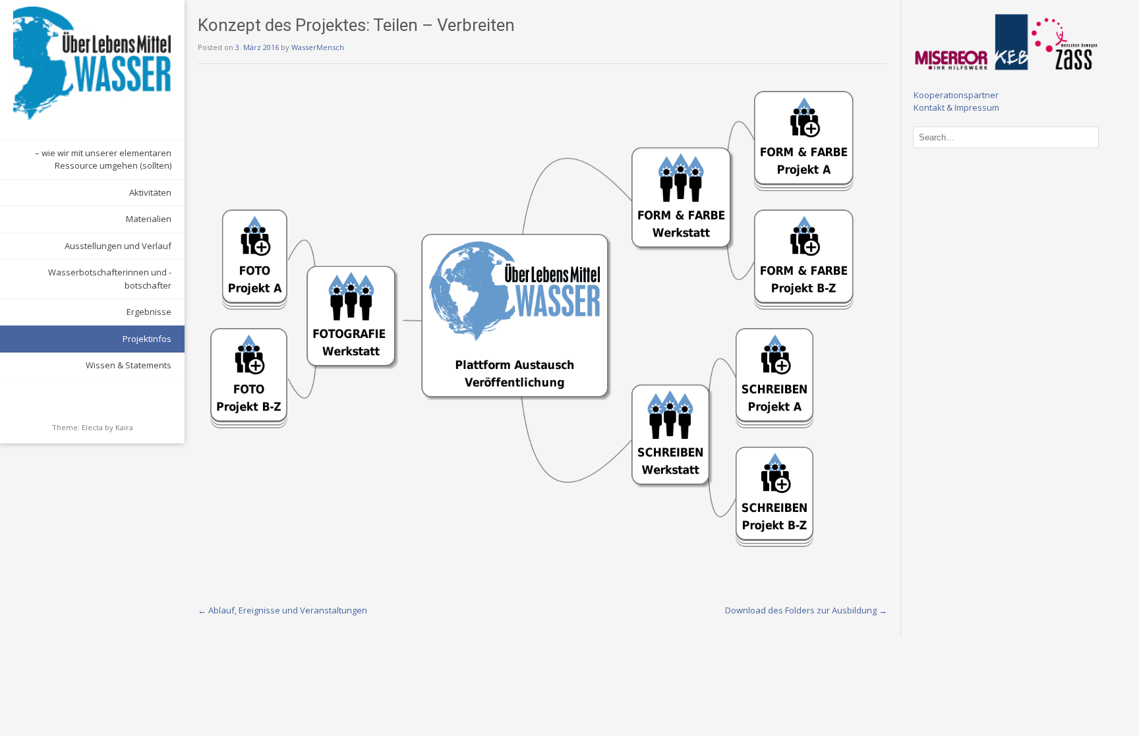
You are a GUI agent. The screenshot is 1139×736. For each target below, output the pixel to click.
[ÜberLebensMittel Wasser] (92, 63)
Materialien (148, 219)
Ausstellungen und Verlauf (118, 246)
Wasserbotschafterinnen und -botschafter (109, 278)
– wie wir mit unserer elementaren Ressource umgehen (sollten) (103, 159)
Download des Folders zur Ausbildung (806, 610)
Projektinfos (147, 339)
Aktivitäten (150, 192)
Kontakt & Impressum (956, 107)
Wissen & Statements (128, 365)
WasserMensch (317, 47)
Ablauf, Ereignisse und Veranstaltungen (282, 610)
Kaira (124, 427)
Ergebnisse (149, 312)
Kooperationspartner (956, 95)
